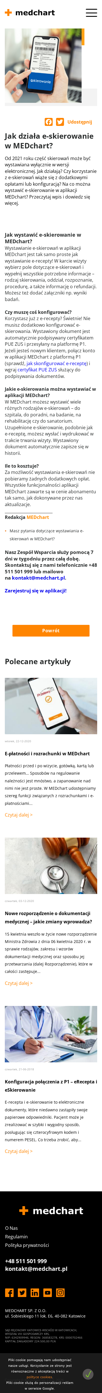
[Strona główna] (30, 13)
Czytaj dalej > (19, 815)
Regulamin (16, 1237)
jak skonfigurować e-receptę (56, 363)
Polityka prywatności (27, 1245)
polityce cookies (39, 1377)
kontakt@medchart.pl (38, 577)
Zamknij (88, 1374)
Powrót (51, 630)
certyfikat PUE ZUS (37, 370)
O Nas (11, 1228)
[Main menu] (91, 13)
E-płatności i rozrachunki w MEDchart (47, 753)
